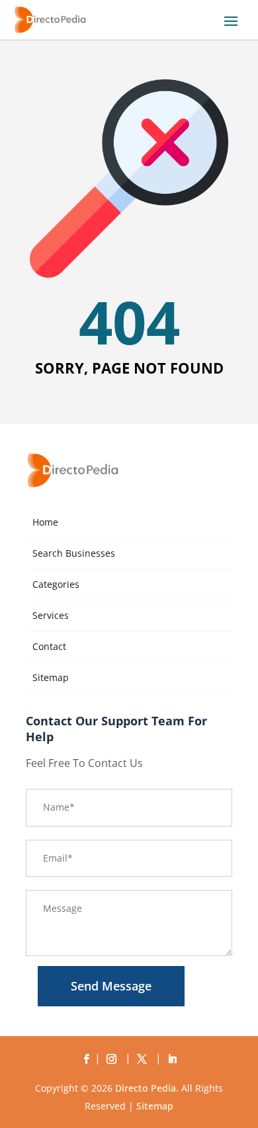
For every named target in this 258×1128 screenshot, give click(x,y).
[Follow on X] (144, 1059)
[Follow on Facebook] (86, 1059)
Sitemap (50, 677)
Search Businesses (73, 553)
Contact (49, 646)
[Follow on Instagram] (113, 1059)
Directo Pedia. (147, 1088)
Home (45, 522)
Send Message (111, 986)
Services (50, 615)
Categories (55, 584)
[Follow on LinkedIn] (172, 1059)
